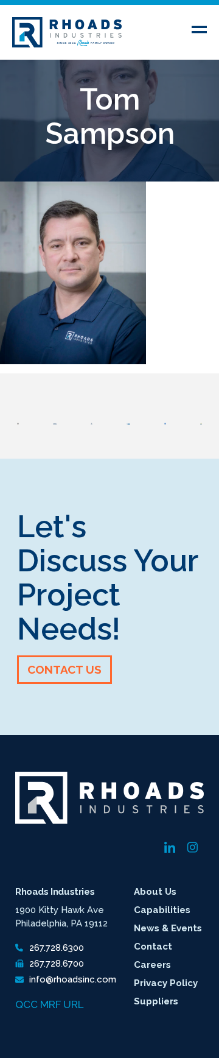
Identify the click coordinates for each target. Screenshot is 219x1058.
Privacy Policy (166, 983)
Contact (153, 946)
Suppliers (156, 1001)
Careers (152, 964)
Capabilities (162, 910)
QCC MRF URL (49, 1004)
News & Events (168, 928)
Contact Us (64, 669)
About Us (155, 891)
